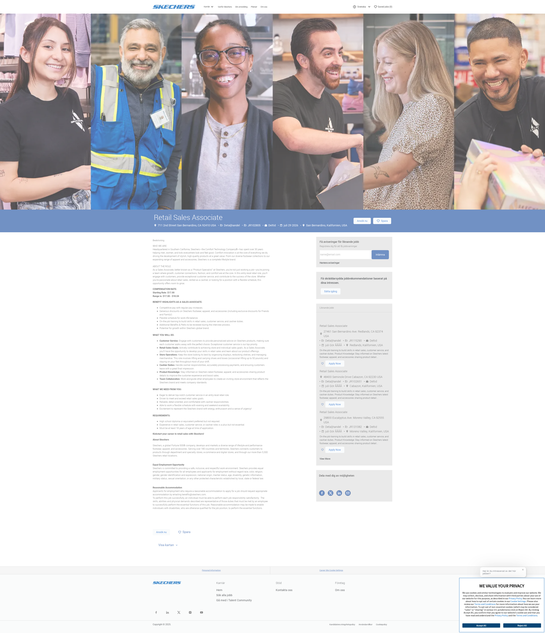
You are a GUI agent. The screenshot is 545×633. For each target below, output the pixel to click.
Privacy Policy (515, 598)
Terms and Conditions (485, 604)
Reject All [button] (522, 625)
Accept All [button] (481, 625)
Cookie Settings (518, 601)
